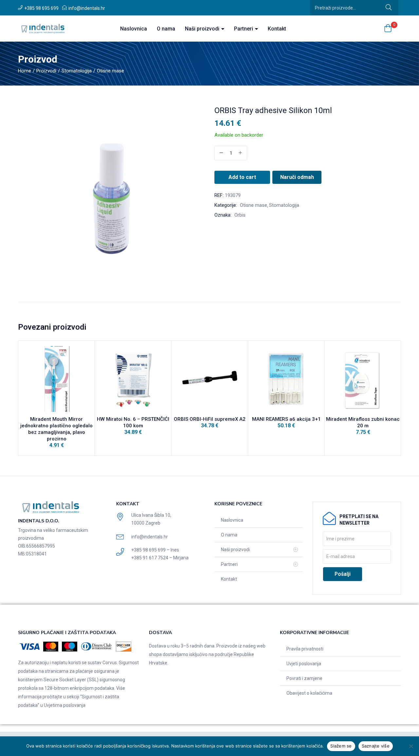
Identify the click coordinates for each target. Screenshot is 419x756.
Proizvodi (46, 71)
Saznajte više (376, 745)
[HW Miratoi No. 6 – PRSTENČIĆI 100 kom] (133, 379)
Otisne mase (110, 71)
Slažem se (341, 745)
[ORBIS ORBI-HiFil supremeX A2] (210, 379)
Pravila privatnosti (304, 648)
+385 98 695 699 (41, 8)
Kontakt (277, 29)
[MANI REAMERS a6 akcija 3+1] (286, 379)
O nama (166, 29)
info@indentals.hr (86, 8)
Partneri (244, 29)
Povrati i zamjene (304, 678)
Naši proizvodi (203, 29)
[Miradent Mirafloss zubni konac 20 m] (363, 379)
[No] (411, 746)
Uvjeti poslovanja (303, 663)
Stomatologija (77, 71)
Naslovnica (133, 29)
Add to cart (242, 177)
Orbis (240, 215)
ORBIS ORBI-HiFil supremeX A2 (210, 419)
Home (24, 71)
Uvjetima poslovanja (64, 705)
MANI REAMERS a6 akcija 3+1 (286, 419)
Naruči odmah (297, 177)
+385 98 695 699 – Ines (155, 549)
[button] (388, 29)
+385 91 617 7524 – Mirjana (160, 557)
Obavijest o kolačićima (309, 693)
